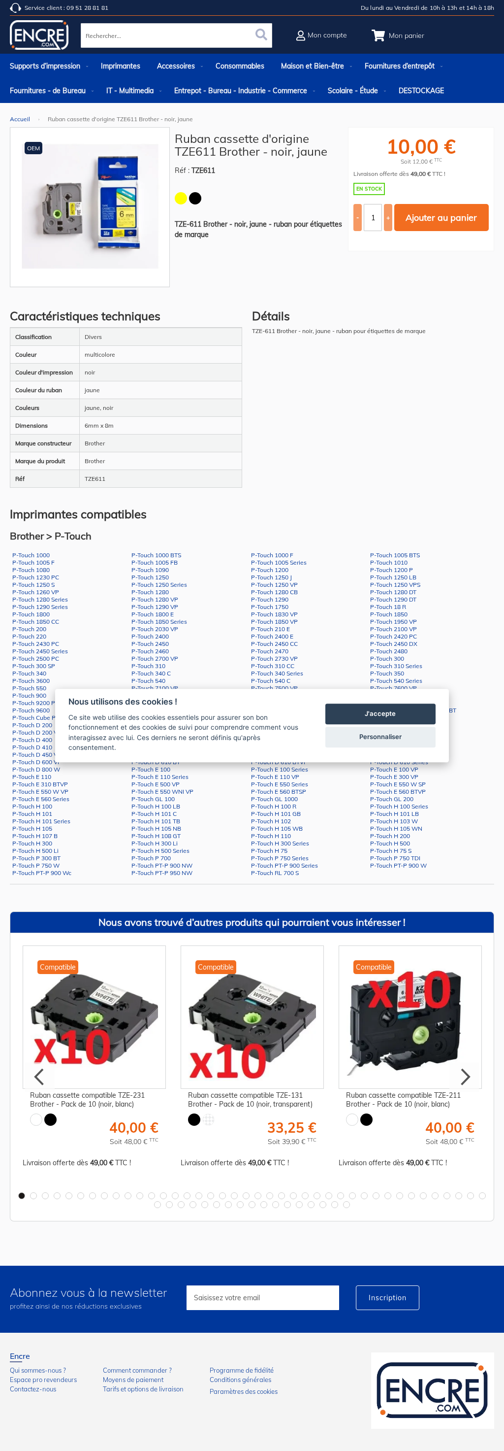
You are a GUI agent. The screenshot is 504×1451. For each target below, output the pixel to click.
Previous (40, 1077)
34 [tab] (411, 1195)
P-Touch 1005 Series (279, 562)
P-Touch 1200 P (391, 570)
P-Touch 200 (29, 629)
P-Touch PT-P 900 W (398, 865)
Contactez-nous (33, 1389)
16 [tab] (198, 1195)
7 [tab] (92, 1195)
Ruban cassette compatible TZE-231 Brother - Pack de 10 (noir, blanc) (87, 1100)
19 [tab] (234, 1195)
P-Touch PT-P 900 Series (284, 865)
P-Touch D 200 (32, 725)
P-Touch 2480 (389, 651)
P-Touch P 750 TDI (395, 858)
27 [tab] (328, 1195)
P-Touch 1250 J (271, 577)
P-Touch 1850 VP (274, 621)
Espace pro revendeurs (43, 1380)
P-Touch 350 (387, 673)
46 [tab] (216, 1204)
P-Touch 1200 (269, 570)
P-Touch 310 (148, 666)
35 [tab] (423, 1195)
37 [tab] (446, 1195)
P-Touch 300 (387, 658)
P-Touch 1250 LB (393, 577)
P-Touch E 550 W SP (398, 784)
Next (464, 1077)
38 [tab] (458, 1195)
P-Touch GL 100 (153, 799)
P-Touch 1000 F (272, 555)
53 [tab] (299, 1204)
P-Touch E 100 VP (394, 769)
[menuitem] (47, 66)
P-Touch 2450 (150, 643)
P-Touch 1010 (389, 562)
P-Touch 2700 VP (154, 658)
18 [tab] (222, 1195)
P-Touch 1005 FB (154, 562)
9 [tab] (116, 1195)
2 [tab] (33, 1195)
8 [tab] (104, 1195)
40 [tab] (482, 1195)
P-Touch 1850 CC (35, 621)
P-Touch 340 (29, 673)
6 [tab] (80, 1195)
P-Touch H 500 (390, 843)
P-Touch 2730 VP (274, 658)
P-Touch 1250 (150, 577)
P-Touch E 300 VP (394, 776)
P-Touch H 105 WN (396, 828)
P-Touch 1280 (150, 592)
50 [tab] (263, 1204)
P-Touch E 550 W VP (40, 791)
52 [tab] (287, 1204)
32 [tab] (387, 1195)
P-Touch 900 (29, 695)
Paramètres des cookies (244, 1391)
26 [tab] (317, 1195)
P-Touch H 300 (32, 843)
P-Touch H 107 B (35, 836)
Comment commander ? (137, 1370)
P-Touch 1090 (150, 570)
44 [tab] (192, 1204)
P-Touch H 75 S (390, 850)
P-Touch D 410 (32, 747)
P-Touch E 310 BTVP (40, 784)
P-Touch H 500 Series (160, 850)
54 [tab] (311, 1204)
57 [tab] (346, 1204)
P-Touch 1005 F (33, 562)
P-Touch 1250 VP (274, 584)
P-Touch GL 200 (391, 799)
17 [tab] (210, 1195)
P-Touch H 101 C (154, 813)
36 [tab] (435, 1195)
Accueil (20, 119)
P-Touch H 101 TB (155, 821)
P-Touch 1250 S (33, 584)
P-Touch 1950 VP (393, 621)
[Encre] (432, 1390)
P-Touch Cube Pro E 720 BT (49, 717)
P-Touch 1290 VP (154, 606)
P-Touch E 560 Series (40, 799)
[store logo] (39, 37)
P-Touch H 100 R (273, 806)
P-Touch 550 (29, 688)
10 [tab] (128, 1195)
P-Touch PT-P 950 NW (161, 873)
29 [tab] (352, 1195)
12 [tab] (151, 1195)
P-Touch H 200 (390, 836)
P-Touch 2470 (269, 651)
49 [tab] (252, 1204)
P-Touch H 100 (32, 806)
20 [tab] (246, 1195)
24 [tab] (293, 1195)
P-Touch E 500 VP (155, 784)
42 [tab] (169, 1204)
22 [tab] (269, 1195)
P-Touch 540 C (270, 680)
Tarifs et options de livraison (143, 1389)
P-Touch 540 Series (396, 680)
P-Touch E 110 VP (275, 776)
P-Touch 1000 (31, 555)
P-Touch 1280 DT (393, 592)
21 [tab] (257, 1195)
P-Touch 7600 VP (393, 688)
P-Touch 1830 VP (274, 614)
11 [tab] (139, 1195)
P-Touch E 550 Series (279, 784)
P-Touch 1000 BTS (156, 555)
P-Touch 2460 (150, 651)
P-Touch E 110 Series (160, 776)
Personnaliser (380, 737)
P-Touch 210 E (270, 629)
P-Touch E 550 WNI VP (162, 791)
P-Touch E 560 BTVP (398, 791)
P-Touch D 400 (32, 739)
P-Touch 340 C (151, 673)
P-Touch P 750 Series (280, 858)
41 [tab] (157, 1204)
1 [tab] (21, 1195)
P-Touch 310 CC (272, 666)
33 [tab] (399, 1195)
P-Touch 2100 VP (393, 629)
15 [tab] (187, 1195)
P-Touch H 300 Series (280, 843)
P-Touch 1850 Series (159, 621)
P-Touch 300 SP (33, 666)
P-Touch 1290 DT (393, 599)
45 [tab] (204, 1204)
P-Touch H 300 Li (154, 843)
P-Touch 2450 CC (274, 643)
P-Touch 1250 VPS (395, 584)
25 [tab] (305, 1195)
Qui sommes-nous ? (38, 1370)
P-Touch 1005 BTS (395, 555)
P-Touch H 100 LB (155, 806)
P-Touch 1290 (269, 599)
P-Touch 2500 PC (35, 658)
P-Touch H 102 (271, 821)
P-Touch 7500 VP (274, 688)
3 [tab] (45, 1195)
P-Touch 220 (29, 636)
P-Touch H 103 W (394, 821)
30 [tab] (364, 1195)
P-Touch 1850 (389, 614)
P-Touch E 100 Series (279, 769)
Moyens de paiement (133, 1380)
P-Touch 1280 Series (40, 599)
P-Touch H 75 (269, 850)
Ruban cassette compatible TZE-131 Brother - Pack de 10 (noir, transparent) (250, 1100)
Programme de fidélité (242, 1370)
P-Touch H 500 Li (35, 850)
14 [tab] (175, 1195)
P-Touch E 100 (150, 769)
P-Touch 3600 (31, 680)
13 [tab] (163, 1195)
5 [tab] (68, 1195)
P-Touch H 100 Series (399, 806)
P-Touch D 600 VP (37, 762)
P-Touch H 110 (271, 836)
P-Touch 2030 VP (154, 629)
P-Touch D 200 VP (37, 732)
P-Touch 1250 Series (159, 584)
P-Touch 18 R (388, 606)
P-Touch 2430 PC (35, 643)
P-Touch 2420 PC (393, 636)
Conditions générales (240, 1380)
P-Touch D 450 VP (37, 754)
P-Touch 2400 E (272, 636)
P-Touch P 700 (151, 858)
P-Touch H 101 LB (394, 813)
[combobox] (176, 35)
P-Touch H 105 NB (156, 828)
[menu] (252, 78)
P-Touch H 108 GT (156, 836)
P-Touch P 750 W (36, 865)
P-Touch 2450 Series (40, 651)
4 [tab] (57, 1195)
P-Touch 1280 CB (274, 592)
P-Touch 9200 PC (35, 703)
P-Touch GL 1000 (274, 799)
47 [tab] (228, 1204)
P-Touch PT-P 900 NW (161, 865)
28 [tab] (340, 1195)
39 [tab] (470, 1195)
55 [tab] (322, 1204)
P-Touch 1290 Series (40, 606)
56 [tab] (334, 1204)
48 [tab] (240, 1204)
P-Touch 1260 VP (35, 592)
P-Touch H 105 (32, 828)
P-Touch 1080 (31, 570)
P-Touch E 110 (31, 776)
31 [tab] (376, 1195)
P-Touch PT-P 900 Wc (41, 873)
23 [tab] (281, 1195)
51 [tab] (275, 1204)
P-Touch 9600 (31, 710)
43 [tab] (181, 1204)
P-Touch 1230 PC (35, 577)
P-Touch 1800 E (152, 614)
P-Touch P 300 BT (36, 858)
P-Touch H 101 (32, 813)
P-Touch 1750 (269, 606)
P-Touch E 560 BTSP (278, 791)
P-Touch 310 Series (396, 666)
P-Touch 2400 (150, 636)
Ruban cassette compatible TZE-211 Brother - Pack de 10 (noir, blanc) (403, 1100)
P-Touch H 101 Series (41, 821)
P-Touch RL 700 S (275, 873)
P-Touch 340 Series (277, 673)
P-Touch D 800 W (36, 769)
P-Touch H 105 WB (277, 828)
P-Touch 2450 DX (393, 643)
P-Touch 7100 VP (154, 688)
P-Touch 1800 (31, 614)
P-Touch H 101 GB (276, 813)
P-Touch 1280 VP (154, 599)
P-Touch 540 (148, 680)
